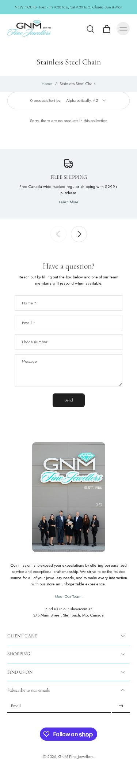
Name (29, 303)
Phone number (34, 342)
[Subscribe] (121, 706)
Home (47, 83)
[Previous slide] (58, 234)
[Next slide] (79, 234)
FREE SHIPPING (68, 177)
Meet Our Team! (69, 596)
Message (29, 361)
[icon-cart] (106, 28)
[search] (90, 28)
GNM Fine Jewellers (75, 756)
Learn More (69, 202)
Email (28, 322)
